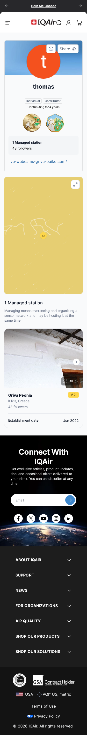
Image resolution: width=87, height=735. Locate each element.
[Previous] (6, 6)
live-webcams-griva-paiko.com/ (37, 161)
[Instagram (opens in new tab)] (56, 518)
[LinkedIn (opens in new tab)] (68, 518)
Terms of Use (43, 706)
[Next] (80, 6)
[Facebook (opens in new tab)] (18, 518)
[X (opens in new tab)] (31, 518)
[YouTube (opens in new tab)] (43, 518)
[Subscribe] (70, 500)
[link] (59, 22)
